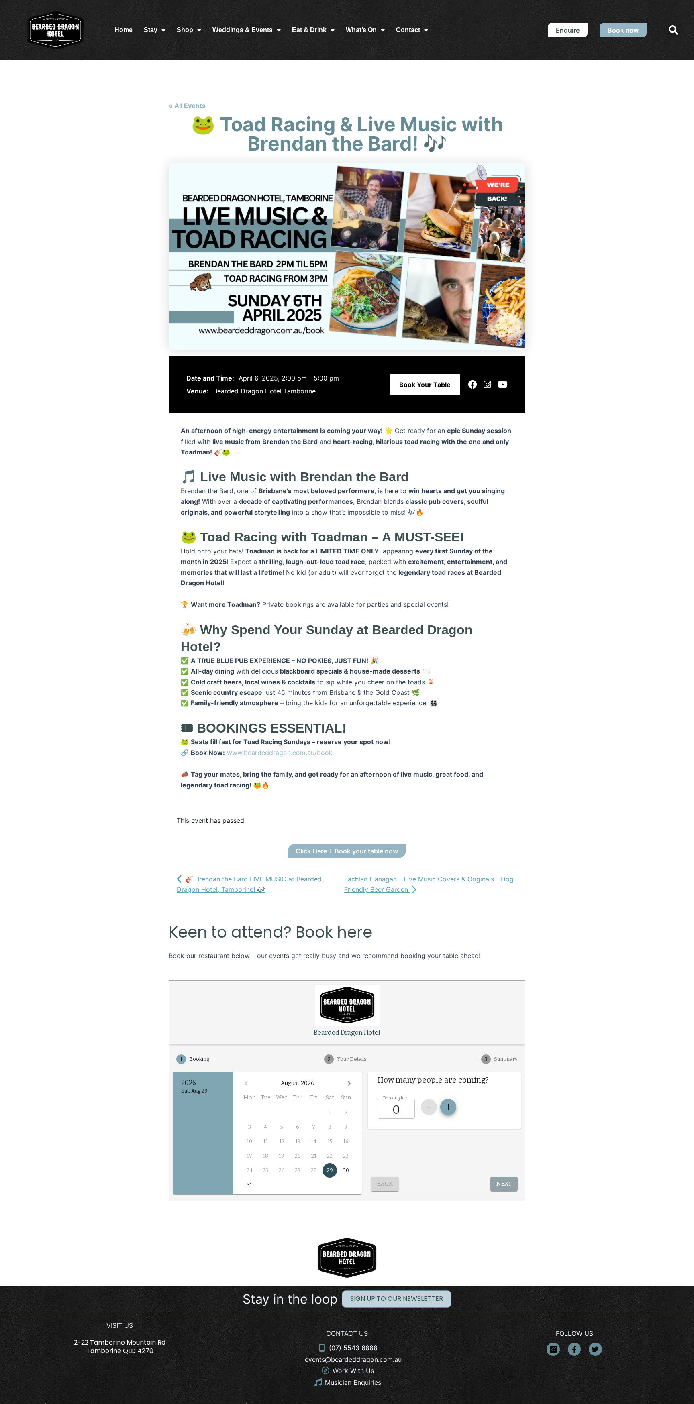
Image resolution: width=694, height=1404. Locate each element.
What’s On (361, 29)
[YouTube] (503, 384)
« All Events (187, 106)
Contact (408, 29)
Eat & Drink (309, 29)
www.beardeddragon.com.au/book (280, 753)
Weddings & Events (242, 29)
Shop (185, 29)
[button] (673, 30)
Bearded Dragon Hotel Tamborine (264, 391)
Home (123, 29)
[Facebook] (472, 384)
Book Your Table (425, 385)
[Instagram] (487, 384)
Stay (150, 29)
